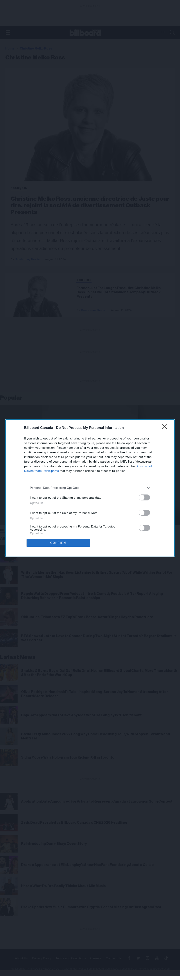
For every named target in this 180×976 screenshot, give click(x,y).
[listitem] (90, 487)
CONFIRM (58, 542)
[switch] (144, 497)
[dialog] (90, 488)
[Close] (166, 428)
